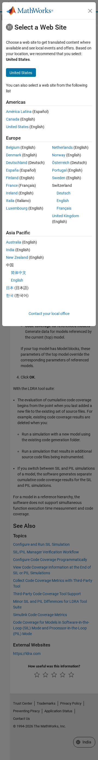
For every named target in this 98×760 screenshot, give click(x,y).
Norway (58, 155)
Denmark (13, 155)
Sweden (58, 178)
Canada (12, 119)
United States (17, 127)
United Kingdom (65, 216)
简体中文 (18, 272)
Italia (10, 200)
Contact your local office (49, 313)
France (12, 185)
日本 (10, 288)
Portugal (59, 170)
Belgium (13, 147)
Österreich (60, 162)
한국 (10, 295)
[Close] (90, 11)
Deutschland (16, 162)
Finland (12, 178)
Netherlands (62, 147)
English (63, 200)
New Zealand (17, 257)
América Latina (19, 111)
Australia (13, 242)
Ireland (12, 193)
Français (64, 208)
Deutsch (64, 193)
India (10, 250)
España (12, 170)
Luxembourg (16, 208)
